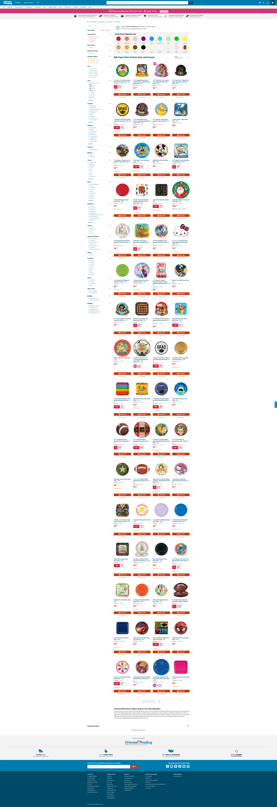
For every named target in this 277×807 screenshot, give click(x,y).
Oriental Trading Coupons (93, 786)
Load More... (91, 100)
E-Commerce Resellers (150, 786)
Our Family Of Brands (129, 788)
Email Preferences (111, 798)
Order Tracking (110, 780)
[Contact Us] (264, 2)
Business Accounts (91, 780)
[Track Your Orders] (260, 2)
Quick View (123, 97)
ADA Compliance (110, 796)
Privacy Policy (148, 776)
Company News (127, 790)
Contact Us (109, 776)
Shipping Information (111, 786)
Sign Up (134, 766)
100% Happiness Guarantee (130, 786)
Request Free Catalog (92, 782)
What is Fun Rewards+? (92, 792)
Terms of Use (148, 778)
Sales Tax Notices (111, 792)
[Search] (190, 2)
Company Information (129, 776)
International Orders (111, 790)
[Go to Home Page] (88, 22)
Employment (127, 780)
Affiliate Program (128, 782)
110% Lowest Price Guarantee (130, 784)
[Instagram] (188, 766)
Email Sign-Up (90, 788)
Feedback (275, 404)
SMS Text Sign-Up (91, 790)
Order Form (109, 782)
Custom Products (177, 776)
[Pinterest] (175, 766)
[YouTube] (184, 766)
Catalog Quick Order (92, 776)
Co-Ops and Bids (91, 778)
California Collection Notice (151, 780)
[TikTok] (179, 766)
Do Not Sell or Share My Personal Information (155, 784)
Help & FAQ (109, 778)
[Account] (268, 2)
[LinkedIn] (171, 766)
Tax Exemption (110, 794)
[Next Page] (162, 701)
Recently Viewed (93, 726)
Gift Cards (89, 784)
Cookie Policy (148, 788)
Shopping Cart (110, 788)
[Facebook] (167, 766)
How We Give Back (128, 778)
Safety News (148, 782)
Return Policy (110, 784)
